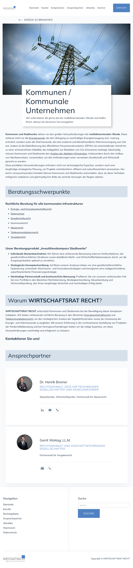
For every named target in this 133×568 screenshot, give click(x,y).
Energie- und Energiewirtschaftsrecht (31, 209)
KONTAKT (121, 7)
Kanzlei (44, 7)
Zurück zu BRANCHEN (35, 19)
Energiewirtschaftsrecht (97, 315)
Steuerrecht (17, 227)
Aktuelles (90, 7)
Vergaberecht (18, 237)
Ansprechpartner (75, 7)
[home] (14, 8)
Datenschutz (17, 213)
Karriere (101, 7)
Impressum (9, 527)
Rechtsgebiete (11, 513)
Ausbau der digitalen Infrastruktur (68, 153)
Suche (82, 498)
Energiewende (37, 138)
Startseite (34, 7)
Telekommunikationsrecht (24, 232)
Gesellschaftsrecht (21, 218)
